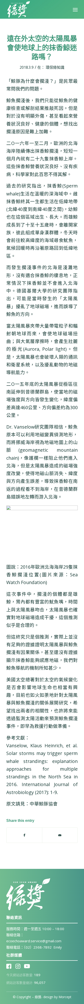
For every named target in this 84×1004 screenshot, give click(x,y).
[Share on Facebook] (24, 835)
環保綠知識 (55, 67)
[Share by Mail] (59, 835)
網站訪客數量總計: (20, 982)
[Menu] (75, 9)
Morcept (65, 997)
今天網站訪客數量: (20, 975)
